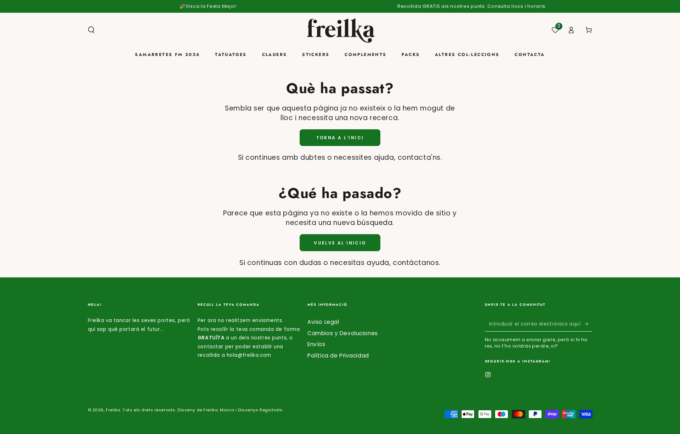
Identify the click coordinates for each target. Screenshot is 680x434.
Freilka (113, 410)
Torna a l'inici (340, 138)
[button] (91, 30)
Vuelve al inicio (340, 243)
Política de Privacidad (338, 355)
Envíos (316, 344)
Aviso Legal (323, 322)
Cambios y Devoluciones (342, 333)
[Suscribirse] (589, 323)
